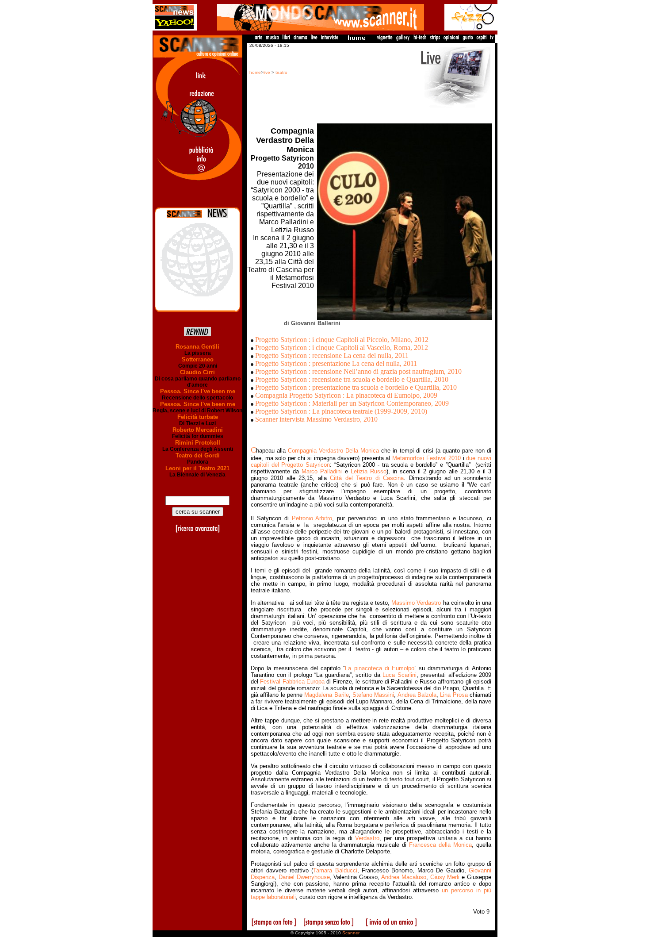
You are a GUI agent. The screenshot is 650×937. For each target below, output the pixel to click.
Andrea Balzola (417, 694)
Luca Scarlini (399, 675)
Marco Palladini (322, 471)
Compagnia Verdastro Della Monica (333, 450)
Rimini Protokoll (197, 442)
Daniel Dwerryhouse (304, 877)
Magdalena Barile (326, 694)
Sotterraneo (198, 359)
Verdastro (367, 838)
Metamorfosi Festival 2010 (426, 458)
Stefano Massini (373, 694)
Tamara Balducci (335, 870)
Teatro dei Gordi (198, 455)
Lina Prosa (453, 694)
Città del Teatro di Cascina (367, 478)
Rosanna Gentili (197, 346)
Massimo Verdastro (416, 602)
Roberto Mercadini (197, 429)
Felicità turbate (197, 417)
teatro (281, 72)
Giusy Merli (445, 877)
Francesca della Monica (440, 844)
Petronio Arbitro (312, 518)
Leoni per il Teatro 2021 (197, 468)
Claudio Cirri (197, 372)
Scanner (350, 932)
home (255, 72)
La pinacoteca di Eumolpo (379, 668)
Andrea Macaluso (403, 877)
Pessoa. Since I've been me (197, 391)
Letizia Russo (368, 471)
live (267, 72)
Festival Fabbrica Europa (292, 681)
